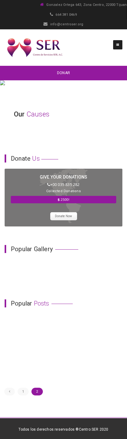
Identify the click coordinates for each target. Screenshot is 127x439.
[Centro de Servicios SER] (35, 47)
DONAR (63, 73)
